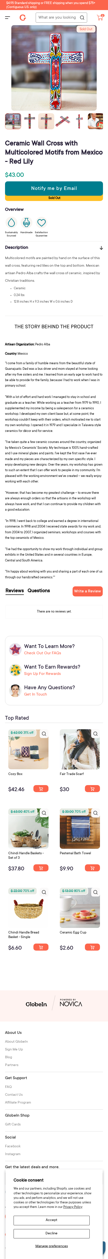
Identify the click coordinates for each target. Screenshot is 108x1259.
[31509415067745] (92, 947)
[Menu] (7, 17)
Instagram (13, 1154)
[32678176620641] (92, 788)
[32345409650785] (92, 867)
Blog (8, 1057)
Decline (51, 1234)
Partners (11, 1065)
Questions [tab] (39, 591)
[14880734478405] (40, 867)
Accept (51, 1220)
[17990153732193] (40, 788)
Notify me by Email (54, 189)
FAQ (8, 1087)
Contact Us (14, 1095)
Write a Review (87, 591)
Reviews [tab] (15, 591)
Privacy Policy (72, 1207)
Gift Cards (13, 1125)
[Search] (82, 18)
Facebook (13, 1147)
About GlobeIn (16, 1042)
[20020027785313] (40, 947)
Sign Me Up (14, 1050)
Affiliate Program (18, 1103)
